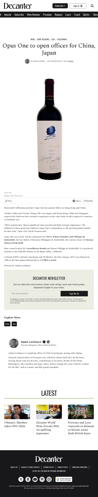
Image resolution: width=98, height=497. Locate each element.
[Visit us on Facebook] (28, 479)
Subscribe (59, 5)
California (62, 39)
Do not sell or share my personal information (49, 471)
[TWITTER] (45, 341)
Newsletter (90, 201)
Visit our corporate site (80, 486)
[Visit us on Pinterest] (42, 479)
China (7, 324)
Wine (33, 39)
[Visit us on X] (21, 479)
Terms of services (34, 299)
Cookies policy (48, 467)
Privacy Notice (67, 299)
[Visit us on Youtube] (35, 479)
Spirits (86, 14)
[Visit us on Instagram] (49, 479)
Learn (68, 14)
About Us (14, 467)
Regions (58, 14)
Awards (7, 14)
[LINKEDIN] (49, 341)
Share (10, 201)
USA (53, 39)
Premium (47, 14)
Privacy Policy (63, 467)
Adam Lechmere (39, 61)
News (71, 61)
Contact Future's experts (30, 467)
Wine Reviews (33, 14)
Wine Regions (43, 39)
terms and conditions (79, 467)
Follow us (78, 201)
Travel (77, 14)
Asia (14, 324)
